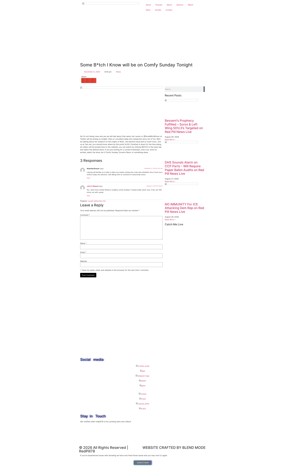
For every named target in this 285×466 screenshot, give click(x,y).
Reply (88, 178)
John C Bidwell (92, 186)
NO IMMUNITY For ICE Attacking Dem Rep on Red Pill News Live (184, 208)
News (148, 10)
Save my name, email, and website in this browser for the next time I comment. (115, 270)
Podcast (158, 5)
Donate (158, 10)
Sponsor (179, 5)
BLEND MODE (194, 447)
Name (83, 243)
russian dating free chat (97, 201)
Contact (169, 10)
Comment (85, 215)
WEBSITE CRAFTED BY (162, 447)
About (148, 5)
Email (83, 252)
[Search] (204, 89)
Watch (190, 5)
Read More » (170, 139)
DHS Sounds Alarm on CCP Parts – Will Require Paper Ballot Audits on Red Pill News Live (184, 168)
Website (83, 261)
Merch (169, 5)
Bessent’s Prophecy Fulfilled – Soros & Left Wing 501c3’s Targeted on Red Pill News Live (184, 126)
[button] (83, 80)
